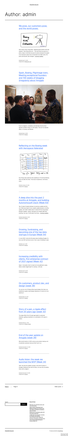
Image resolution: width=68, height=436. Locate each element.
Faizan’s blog (9, 431)
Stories (29, 324)
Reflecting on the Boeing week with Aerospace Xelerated (37, 413)
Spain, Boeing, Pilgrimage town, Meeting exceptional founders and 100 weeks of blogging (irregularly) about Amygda (37, 409)
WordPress (60, 430)
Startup (26, 134)
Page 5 (16, 386)
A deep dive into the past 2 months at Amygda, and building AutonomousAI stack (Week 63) (34, 200)
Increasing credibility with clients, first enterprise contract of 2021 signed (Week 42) (33, 259)
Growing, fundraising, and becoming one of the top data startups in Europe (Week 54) (33, 232)
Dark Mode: (63, 434)
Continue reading (39, 56)
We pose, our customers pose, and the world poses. (37, 405)
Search (6, 402)
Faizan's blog (34, 4)
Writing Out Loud (28, 61)
